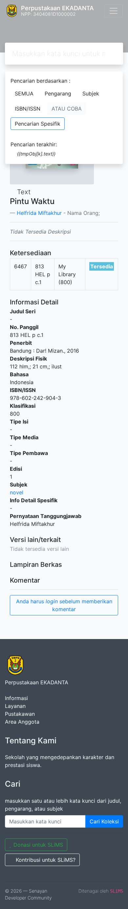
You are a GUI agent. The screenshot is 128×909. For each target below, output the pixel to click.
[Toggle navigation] (113, 10)
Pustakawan (20, 714)
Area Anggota (22, 721)
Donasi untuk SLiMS (38, 844)
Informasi (16, 698)
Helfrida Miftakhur (39, 213)
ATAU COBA (67, 108)
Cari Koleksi (104, 821)
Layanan (15, 706)
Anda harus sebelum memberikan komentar (64, 605)
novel (16, 492)
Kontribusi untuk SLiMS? (45, 860)
